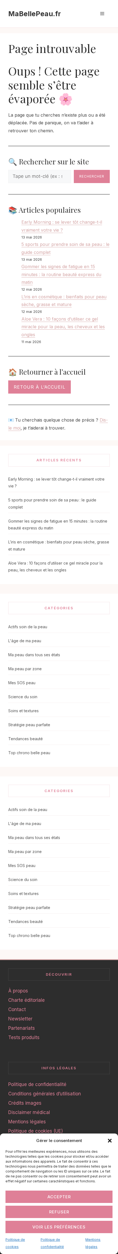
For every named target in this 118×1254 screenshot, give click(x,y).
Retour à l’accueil (39, 387)
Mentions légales (27, 1121)
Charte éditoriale (26, 1000)
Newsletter (20, 1019)
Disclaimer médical (29, 1112)
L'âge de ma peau (24, 640)
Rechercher (91, 176)
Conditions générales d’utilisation (44, 1093)
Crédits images (24, 1103)
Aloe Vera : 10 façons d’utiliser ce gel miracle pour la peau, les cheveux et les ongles (63, 327)
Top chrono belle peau (29, 752)
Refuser (59, 1211)
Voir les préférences (59, 1227)
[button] (110, 1140)
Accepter (59, 1196)
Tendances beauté (25, 738)
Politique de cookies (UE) (35, 1131)
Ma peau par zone (25, 668)
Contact (17, 1009)
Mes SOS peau (21, 682)
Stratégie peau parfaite (29, 724)
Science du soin (22, 696)
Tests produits (24, 1037)
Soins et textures (23, 710)
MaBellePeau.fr (34, 14)
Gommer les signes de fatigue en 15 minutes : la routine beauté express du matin (61, 274)
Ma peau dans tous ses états (34, 654)
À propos (18, 991)
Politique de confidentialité (37, 1084)
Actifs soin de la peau (27, 626)
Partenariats (21, 1028)
